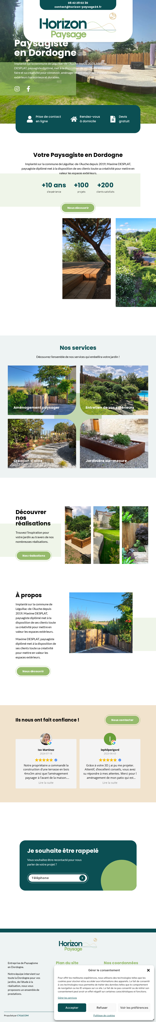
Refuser (102, 1007)
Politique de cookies (104, 1015)
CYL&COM (23, 1015)
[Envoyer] (82, 878)
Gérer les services (67, 997)
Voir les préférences (134, 1007)
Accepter (71, 1007)
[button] (148, 970)
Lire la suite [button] (46, 782)
